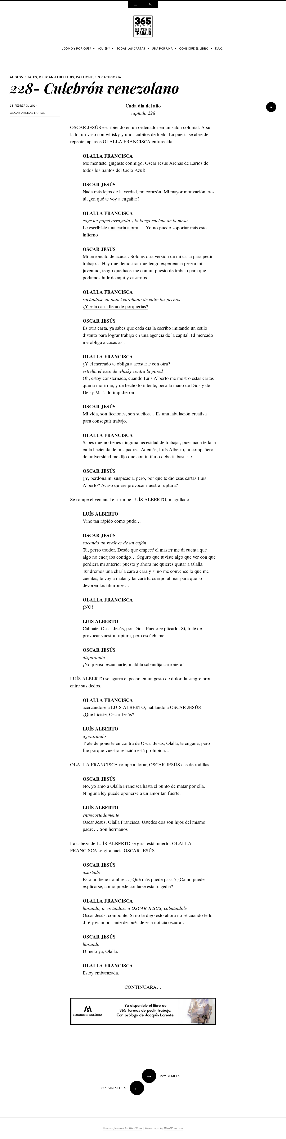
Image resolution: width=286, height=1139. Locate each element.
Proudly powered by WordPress (122, 1128)
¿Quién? (104, 48)
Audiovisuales (23, 77)
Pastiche (84, 77)
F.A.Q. (219, 48)
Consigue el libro (194, 48)
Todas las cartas (130, 48)
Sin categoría (108, 77)
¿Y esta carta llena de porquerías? (115, 306)
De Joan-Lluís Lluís (56, 77)
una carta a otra (123, 227)
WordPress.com (173, 1128)
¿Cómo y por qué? (76, 48)
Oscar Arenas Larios (27, 112)
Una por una (162, 48)
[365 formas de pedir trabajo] (143, 26)
